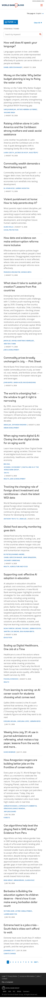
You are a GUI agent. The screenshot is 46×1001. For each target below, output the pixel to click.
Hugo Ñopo (33, 153)
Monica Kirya (26, 272)
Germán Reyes (35, 721)
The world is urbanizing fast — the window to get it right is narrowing (21, 397)
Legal (4, 976)
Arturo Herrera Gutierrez (27, 109)
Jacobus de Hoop (21, 153)
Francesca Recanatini (12, 272)
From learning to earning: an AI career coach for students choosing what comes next (22, 694)
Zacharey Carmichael (12, 560)
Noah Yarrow (9, 628)
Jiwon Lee (7, 341)
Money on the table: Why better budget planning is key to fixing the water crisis (22, 79)
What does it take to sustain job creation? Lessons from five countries (22, 287)
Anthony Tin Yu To (11, 519)
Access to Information (27, 976)
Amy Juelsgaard (10, 811)
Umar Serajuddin (29, 557)
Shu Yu (6, 473)
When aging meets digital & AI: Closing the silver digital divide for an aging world (22, 440)
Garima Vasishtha (22, 188)
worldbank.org (38, 1)
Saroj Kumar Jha (10, 109)
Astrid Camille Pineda (23, 911)
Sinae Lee (23, 519)
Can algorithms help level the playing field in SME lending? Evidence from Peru (21, 829)
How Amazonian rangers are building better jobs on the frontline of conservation (20, 764)
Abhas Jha (7, 425)
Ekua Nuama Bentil (27, 631)
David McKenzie (9, 752)
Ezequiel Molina (10, 721)
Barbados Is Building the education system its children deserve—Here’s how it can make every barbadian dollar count (21, 898)
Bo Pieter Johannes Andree (14, 554)
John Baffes (8, 382)
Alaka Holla (8, 227)
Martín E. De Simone (11, 631)
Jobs (38, 976)
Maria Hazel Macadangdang (25, 382)
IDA (9, 991)
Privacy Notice (12, 976)
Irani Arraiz (8, 880)
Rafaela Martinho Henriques (23, 341)
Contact (4, 979)
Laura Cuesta (9, 153)
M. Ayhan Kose (9, 188)
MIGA (19, 991)
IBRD (4, 991)
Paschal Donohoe (11, 679)
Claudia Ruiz (29, 880)
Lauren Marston (10, 914)
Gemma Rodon (35, 628)
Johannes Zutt (9, 950)
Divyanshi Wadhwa (19, 425)
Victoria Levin (9, 911)
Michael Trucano (22, 628)
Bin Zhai (7, 464)
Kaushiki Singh (9, 112)
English (39, 13)
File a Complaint (7, 982)
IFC (14, 991)
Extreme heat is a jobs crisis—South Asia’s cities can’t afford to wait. (21, 929)
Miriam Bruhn (19, 880)
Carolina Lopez (23, 721)
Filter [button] (10, 22)
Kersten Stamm (10, 344)
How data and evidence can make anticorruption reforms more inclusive (21, 242)
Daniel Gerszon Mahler (13, 67)
